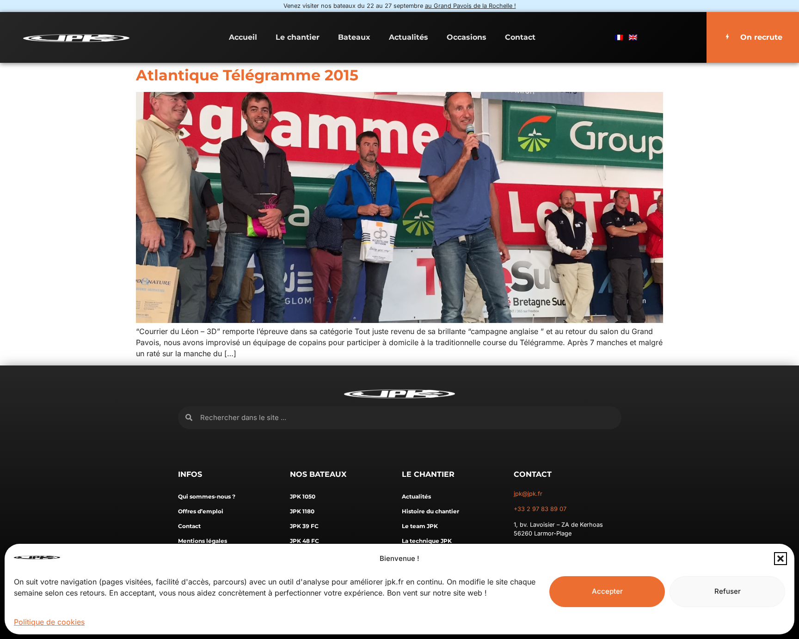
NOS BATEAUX (318, 474)
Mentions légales (202, 540)
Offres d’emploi (200, 511)
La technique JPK (427, 540)
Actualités (408, 37)
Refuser (727, 591)
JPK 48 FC (304, 540)
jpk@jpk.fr (528, 493)
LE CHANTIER (428, 474)
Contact (520, 37)
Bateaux (354, 37)
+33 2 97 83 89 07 (540, 508)
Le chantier (298, 37)
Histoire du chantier (430, 511)
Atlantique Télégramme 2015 (247, 75)
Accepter (607, 591)
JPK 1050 (302, 496)
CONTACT (533, 474)
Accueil (243, 37)
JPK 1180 (302, 511)
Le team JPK (420, 526)
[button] (780, 558)
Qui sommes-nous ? (206, 496)
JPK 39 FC (304, 526)
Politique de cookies (49, 622)
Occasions (466, 37)
